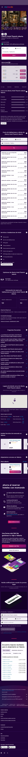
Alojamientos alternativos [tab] (17, 650)
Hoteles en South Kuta (7, 668)
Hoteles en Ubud (6, 659)
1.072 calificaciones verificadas (17, 44)
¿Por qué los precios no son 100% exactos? (12, 699)
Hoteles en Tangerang (7, 674)
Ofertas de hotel (5, 704)
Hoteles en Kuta (5, 663)
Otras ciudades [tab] (6, 650)
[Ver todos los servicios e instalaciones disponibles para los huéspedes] (26, 232)
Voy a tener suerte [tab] (7, 653)
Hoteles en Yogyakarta (7, 665)
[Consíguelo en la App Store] (11, 747)
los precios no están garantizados (8, 690)
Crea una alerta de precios (12, 514)
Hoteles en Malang (6, 676)
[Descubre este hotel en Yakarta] (26, 92)
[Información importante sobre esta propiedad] (26, 292)
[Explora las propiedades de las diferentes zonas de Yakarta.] (26, 457)
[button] (2, 7)
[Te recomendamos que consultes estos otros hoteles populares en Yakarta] (26, 434)
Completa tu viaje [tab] (17, 653)
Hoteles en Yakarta (3, 705)
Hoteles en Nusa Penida (7, 661)
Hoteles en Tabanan (6, 678)
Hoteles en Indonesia (20, 704)
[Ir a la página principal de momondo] (8, 7)
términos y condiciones (22, 631)
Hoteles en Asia (12, 704)
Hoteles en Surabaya (6, 672)
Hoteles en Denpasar (6, 667)
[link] (15, 472)
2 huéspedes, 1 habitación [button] (9, 51)
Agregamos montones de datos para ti (11, 696)
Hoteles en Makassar (6, 670)
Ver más (25, 461)
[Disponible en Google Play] (4, 747)
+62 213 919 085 (5, 42)
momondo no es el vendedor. (9, 694)
